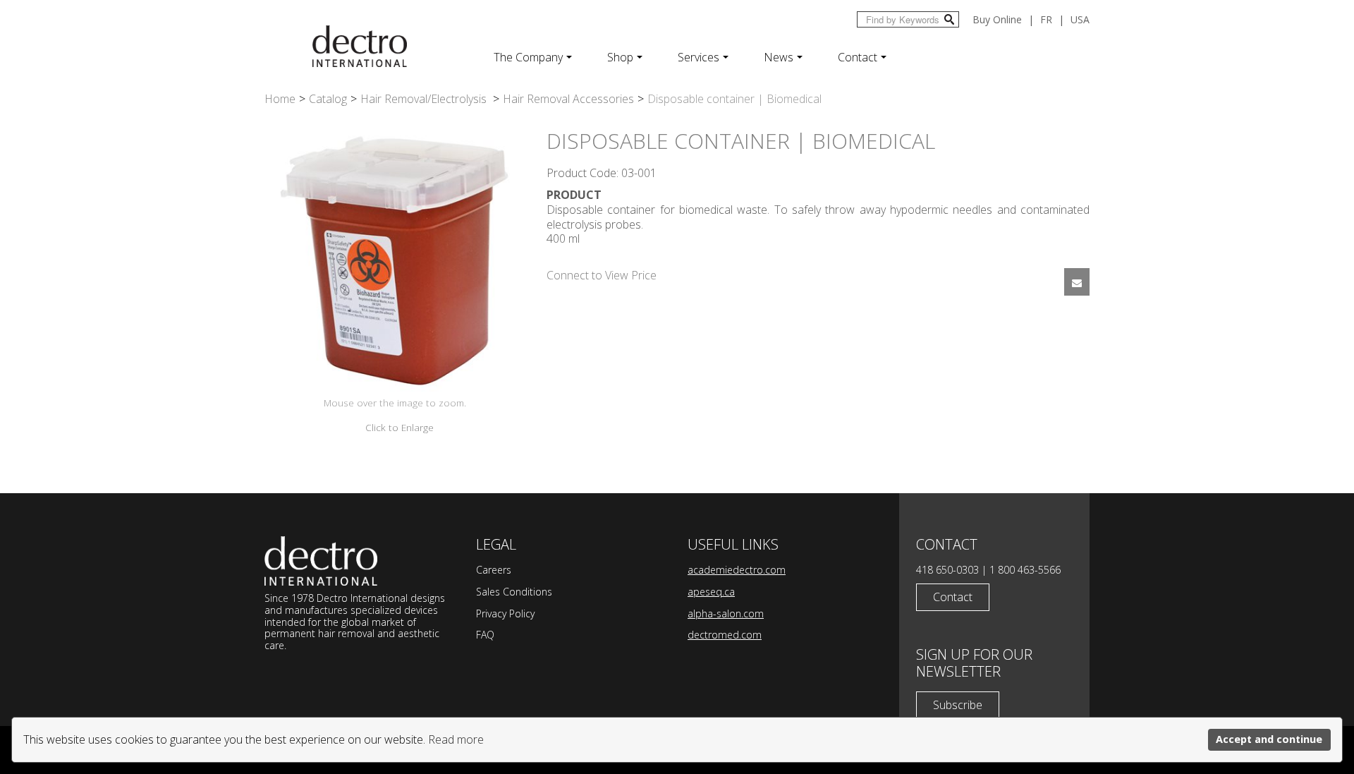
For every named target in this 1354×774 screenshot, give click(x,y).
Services (698, 57)
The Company (528, 57)
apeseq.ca (711, 591)
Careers (493, 569)
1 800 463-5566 (1025, 569)
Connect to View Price (602, 275)
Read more (456, 739)
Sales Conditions (514, 591)
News (778, 57)
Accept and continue (1269, 739)
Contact (857, 57)
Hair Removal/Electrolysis (424, 99)
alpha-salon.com (726, 613)
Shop (620, 57)
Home (279, 99)
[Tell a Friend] (1077, 282)
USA (1080, 19)
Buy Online (997, 19)
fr (1046, 19)
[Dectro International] (359, 46)
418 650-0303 (947, 569)
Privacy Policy (505, 613)
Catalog (328, 99)
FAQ (485, 634)
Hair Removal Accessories (568, 99)
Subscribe (957, 705)
